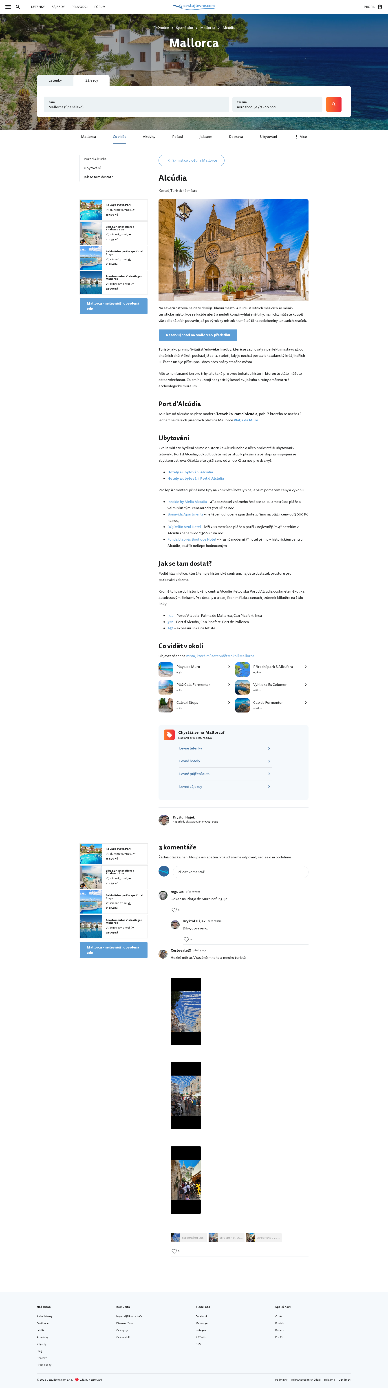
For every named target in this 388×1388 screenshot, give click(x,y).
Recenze (42, 1358)
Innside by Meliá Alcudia (187, 502)
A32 (171, 628)
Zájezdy (41, 1344)
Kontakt (280, 1323)
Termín (242, 102)
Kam (51, 102)
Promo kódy (44, 1365)
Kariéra (279, 1330)
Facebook (201, 1316)
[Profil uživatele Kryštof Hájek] (175, 924)
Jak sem (206, 136)
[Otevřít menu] (9, 7)
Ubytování (268, 136)
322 (170, 622)
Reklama (329, 1380)
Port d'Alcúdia (95, 159)
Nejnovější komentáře (129, 1316)
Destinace (42, 1323)
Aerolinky (42, 1337)
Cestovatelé (123, 1337)
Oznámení (345, 1380)
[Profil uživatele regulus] (163, 895)
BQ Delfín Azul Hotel (184, 527)
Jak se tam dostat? (98, 177)
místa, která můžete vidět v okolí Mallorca (220, 656)
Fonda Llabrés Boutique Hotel (192, 539)
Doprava (236, 136)
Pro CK (279, 1337)
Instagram (202, 1330)
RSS (198, 1344)
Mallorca (88, 136)
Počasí (177, 136)
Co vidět (119, 136)
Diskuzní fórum (125, 1323)
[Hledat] (19, 7)
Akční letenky (45, 1316)
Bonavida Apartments (185, 514)
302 (170, 615)
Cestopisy (122, 1330)
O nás (278, 1316)
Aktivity (149, 136)
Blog (39, 1351)
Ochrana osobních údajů (306, 1380)
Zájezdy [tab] (91, 80)
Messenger (202, 1323)
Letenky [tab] (55, 80)
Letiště (40, 1330)
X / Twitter (202, 1337)
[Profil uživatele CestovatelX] (163, 954)
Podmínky (281, 1380)
